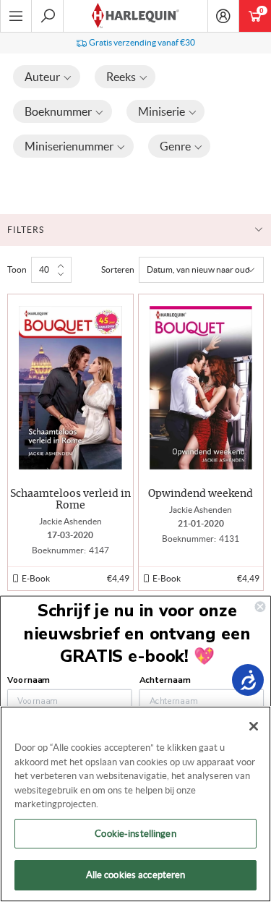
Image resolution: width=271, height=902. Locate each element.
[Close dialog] (260, 606)
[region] (135, 804)
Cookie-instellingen (135, 833)
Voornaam (28, 680)
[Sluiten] (254, 726)
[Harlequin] (135, 16)
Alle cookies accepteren (136, 874)
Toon (17, 269)
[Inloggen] (223, 16)
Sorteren (117, 269)
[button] (46, 76)
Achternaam (164, 680)
